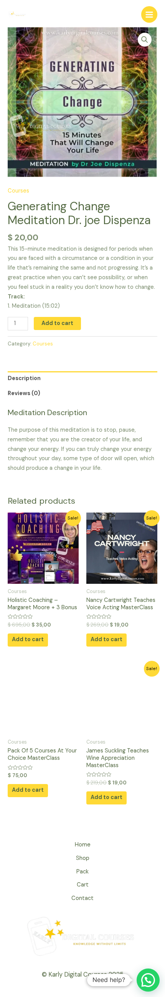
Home (83, 844)
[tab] (82, 378)
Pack (82, 871)
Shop (82, 858)
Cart (83, 884)
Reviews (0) (24, 393)
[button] (148, 980)
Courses (18, 190)
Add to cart (57, 323)
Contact (82, 898)
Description (24, 378)
